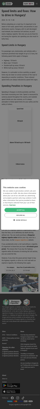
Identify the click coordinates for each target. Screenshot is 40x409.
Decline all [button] (20, 215)
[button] (20, 220)
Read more (12, 205)
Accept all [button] (21, 210)
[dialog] (20, 204)
